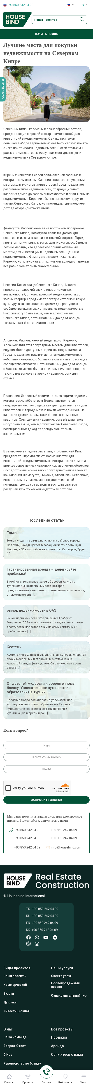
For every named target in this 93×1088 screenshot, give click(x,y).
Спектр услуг (61, 976)
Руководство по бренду (22, 1063)
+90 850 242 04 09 (20, 5)
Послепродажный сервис (65, 985)
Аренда (57, 1046)
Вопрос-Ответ (14, 1046)
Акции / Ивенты (2, 89)
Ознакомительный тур (68, 995)
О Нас (7, 1054)
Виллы (8, 993)
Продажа (59, 1037)
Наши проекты (14, 976)
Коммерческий (15, 985)
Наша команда (15, 1037)
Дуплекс (10, 1002)
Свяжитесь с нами (67, 1054)
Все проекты (62, 1029)
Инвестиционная (16, 1011)
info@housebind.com (66, 847)
